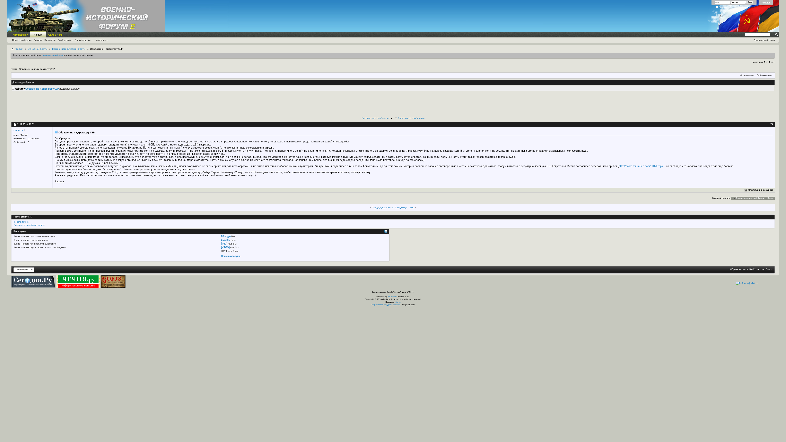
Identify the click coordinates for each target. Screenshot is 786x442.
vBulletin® (392, 297)
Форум (38, 34)
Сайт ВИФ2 (55, 34)
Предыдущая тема (382, 207)
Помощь (766, 2)
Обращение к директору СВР (37, 69)
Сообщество (64, 40)
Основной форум (37, 49)
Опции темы (746, 75)
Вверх (770, 198)
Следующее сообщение (411, 118)
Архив (760, 269)
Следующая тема (404, 207)
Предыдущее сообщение (375, 118)
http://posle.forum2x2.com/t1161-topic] (641, 166)
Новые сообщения (22, 40)
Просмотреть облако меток (29, 225)
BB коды (226, 236)
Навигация (100, 40)
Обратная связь (739, 269)
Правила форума (230, 256)
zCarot (398, 302)
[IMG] (224, 243)
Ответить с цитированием (760, 190)
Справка (38, 40)
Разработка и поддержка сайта (385, 305)
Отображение (763, 75)
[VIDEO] (225, 247)
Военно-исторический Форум (69, 49)
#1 (771, 124)
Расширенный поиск (764, 40)
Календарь (49, 40)
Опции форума (82, 40)
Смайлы (225, 240)
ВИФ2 (752, 269)
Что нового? (20, 34)
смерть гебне (21, 222)
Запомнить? (724, 7)
